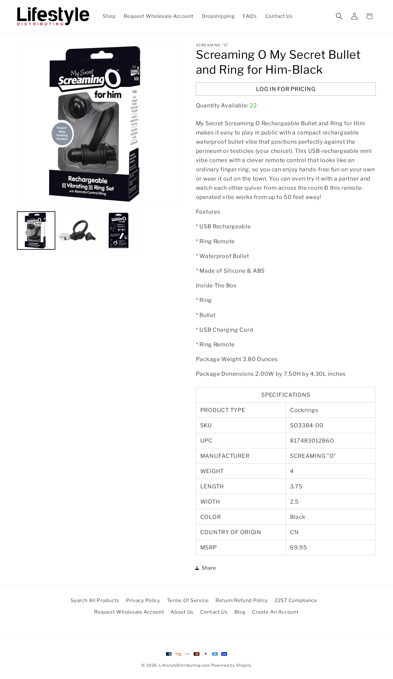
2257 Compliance (295, 600)
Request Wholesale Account (129, 612)
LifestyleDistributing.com (184, 665)
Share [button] (209, 568)
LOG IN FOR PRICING (285, 89)
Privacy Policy (143, 600)
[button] (339, 16)
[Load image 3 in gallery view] (118, 230)
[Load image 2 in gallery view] (77, 230)
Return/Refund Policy (241, 600)
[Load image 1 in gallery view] (36, 230)
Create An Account (275, 612)
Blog (240, 612)
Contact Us (214, 612)
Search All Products (94, 600)
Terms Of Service (188, 600)
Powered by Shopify (231, 665)
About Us (182, 612)
